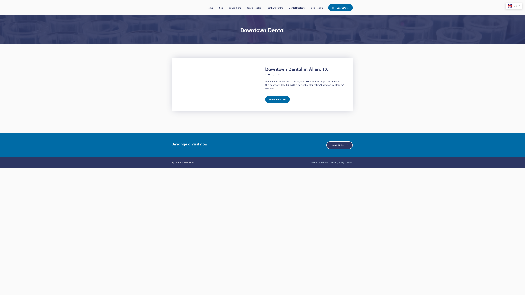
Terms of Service (319, 162)
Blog (220, 7)
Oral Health (317, 7)
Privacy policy (337, 162)
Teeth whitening (274, 7)
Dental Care (235, 7)
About (350, 162)
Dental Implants (297, 7)
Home (210, 7)
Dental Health (254, 7)
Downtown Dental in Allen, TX (296, 69)
